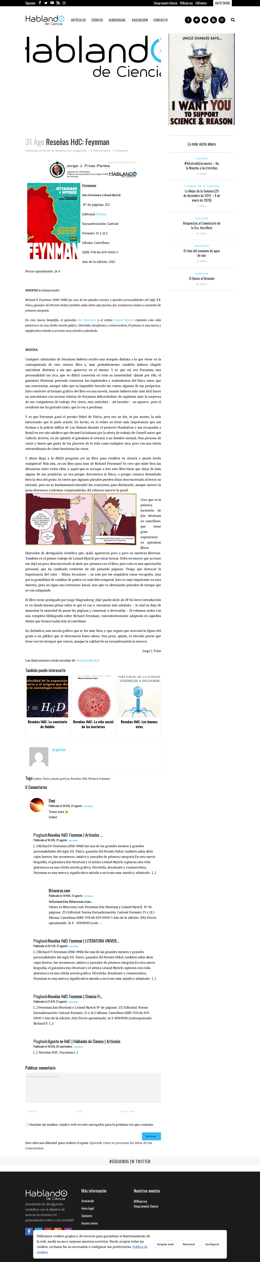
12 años (201, 261)
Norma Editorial (88, 660)
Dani (52, 800)
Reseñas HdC (79, 778)
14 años (201, 233)
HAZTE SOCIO (222, 3)
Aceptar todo (165, 1244)
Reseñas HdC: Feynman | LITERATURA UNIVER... (83, 941)
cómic (37, 778)
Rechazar (189, 1244)
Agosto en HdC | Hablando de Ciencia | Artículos (84, 1041)
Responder (88, 806)
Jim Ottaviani (87, 320)
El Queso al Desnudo (201, 278)
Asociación (87, 1201)
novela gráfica (60, 778)
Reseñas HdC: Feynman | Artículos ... (75, 835)
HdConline (201, 3)
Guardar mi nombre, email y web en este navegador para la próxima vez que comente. (91, 1124)
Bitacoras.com (59, 890)
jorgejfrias (80, 150)
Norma (101, 214)
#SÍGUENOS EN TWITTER (130, 1161)
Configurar (212, 1244)
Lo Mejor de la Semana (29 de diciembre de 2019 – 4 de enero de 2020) (201, 195)
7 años (201, 206)
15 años (201, 284)
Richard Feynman (99, 778)
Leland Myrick (124, 320)
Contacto (86, 1216)
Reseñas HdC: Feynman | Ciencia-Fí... (75, 996)
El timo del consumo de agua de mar (202, 253)
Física (46, 778)
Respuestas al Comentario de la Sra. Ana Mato (201, 225)
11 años (202, 173)
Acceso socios (89, 1223)
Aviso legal (87, 1208)
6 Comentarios (100, 150)
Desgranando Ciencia (165, 3)
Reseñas (61, 150)
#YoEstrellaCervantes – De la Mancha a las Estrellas (201, 165)
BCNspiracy (186, 3)
